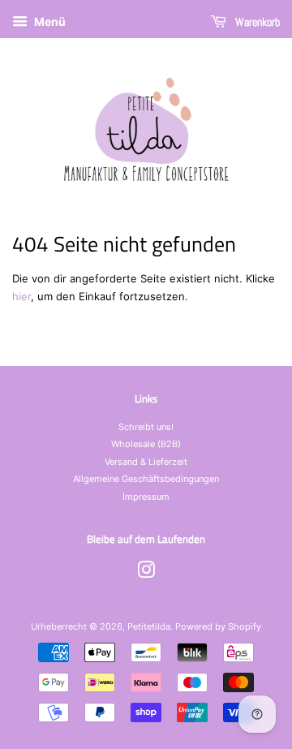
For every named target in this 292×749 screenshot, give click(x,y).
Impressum (146, 496)
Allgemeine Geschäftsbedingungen (146, 478)
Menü (49, 21)
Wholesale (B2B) (146, 444)
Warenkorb (256, 22)
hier (21, 296)
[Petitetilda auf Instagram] (146, 573)
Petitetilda (148, 626)
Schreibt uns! (146, 427)
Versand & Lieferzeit (146, 461)
